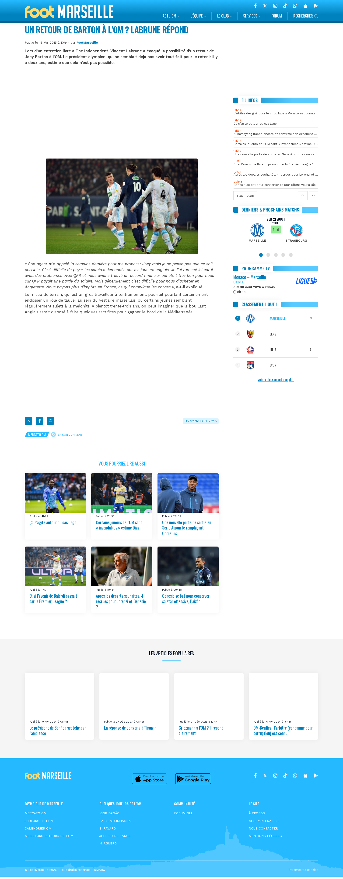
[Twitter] (265, 6)
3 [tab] (276, 255)
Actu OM (169, 16)
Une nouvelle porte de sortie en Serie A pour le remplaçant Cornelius (186, 527)
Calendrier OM (38, 828)
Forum (277, 16)
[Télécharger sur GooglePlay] (316, 6)
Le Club (223, 16)
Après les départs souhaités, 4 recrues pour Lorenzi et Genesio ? (121, 601)
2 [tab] (268, 255)
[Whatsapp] (50, 421)
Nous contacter (263, 828)
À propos (257, 813)
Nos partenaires (264, 821)
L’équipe (197, 16)
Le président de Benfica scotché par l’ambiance (57, 730)
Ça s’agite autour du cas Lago (52, 522)
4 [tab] (283, 255)
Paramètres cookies (303, 870)
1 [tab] (261, 255)
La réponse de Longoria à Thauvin (130, 728)
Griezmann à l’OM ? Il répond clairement (201, 730)
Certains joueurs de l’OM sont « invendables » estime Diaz (119, 525)
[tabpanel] (275, 232)
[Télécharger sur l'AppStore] (305, 6)
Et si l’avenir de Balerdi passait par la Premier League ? (53, 598)
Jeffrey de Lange (115, 836)
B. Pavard (107, 828)
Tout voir (245, 196)
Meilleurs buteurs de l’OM (49, 836)
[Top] (330, 868)
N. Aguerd (108, 843)
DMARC (99, 870)
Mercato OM (37, 434)
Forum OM (183, 813)
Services (250, 16)
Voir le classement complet (276, 379)
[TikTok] (285, 6)
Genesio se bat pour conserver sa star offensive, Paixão (186, 598)
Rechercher (303, 16)
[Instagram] (275, 6)
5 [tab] (291, 255)
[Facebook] (255, 6)
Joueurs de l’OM (39, 821)
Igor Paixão (109, 813)
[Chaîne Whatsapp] (295, 6)
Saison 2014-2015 (70, 434)
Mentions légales (265, 836)
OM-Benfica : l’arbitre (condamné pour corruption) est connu (283, 730)
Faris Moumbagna (115, 821)
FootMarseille (87, 42)
